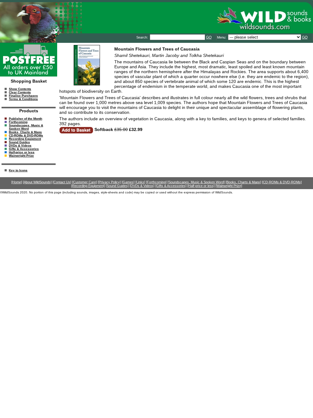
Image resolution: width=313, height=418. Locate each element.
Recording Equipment (25, 138)
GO (209, 37)
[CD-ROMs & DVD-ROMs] (282, 182)
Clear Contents (20, 92)
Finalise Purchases (23, 95)
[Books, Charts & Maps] (243, 182)
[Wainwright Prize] (228, 186)
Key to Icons (18, 170)
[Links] (140, 182)
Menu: (222, 37)
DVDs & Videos (20, 145)
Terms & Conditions (23, 99)
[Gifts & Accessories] (170, 186)
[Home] (16, 182)
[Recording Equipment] (88, 186)
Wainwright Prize (21, 155)
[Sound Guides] (117, 186)
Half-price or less (22, 152)
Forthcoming (18, 122)
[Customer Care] (84, 182)
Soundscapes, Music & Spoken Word (26, 127)
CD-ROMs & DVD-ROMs (26, 135)
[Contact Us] (62, 182)
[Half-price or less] (201, 186)
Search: (142, 37)
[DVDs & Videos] (142, 186)
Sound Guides (19, 142)
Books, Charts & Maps (25, 132)
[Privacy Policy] (109, 182)
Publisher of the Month (25, 118)
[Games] (128, 182)
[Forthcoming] (156, 182)
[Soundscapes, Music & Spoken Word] (196, 182)
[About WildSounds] (37, 182)
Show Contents (20, 89)
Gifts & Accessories (24, 149)
